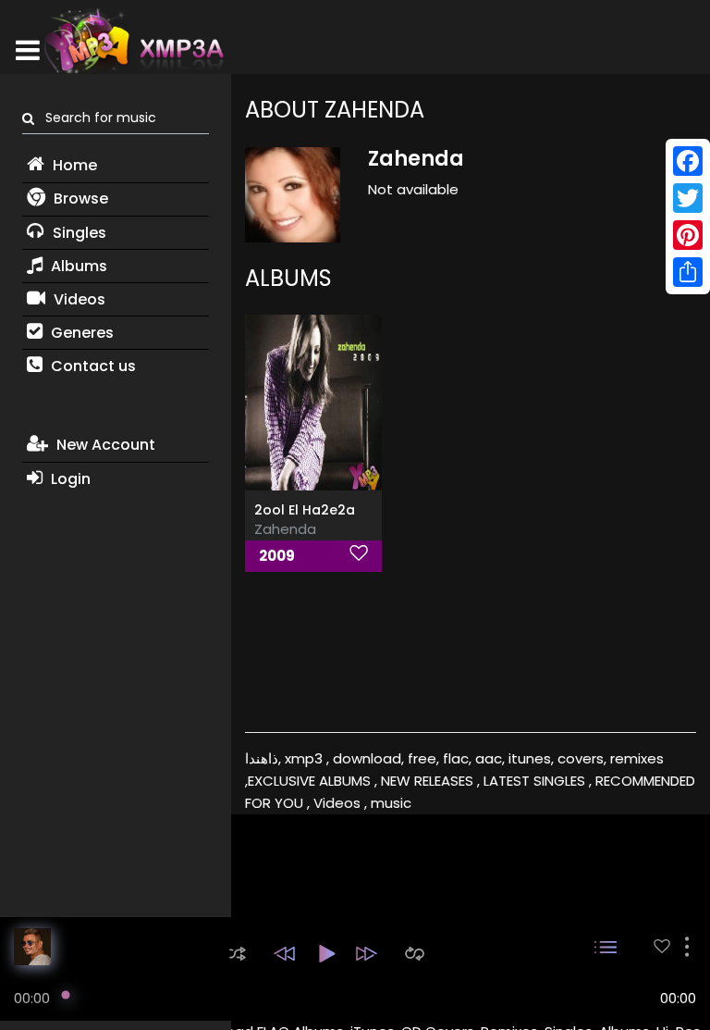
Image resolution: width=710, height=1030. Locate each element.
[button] (237, 953)
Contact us (91, 366)
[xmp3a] (132, 40)
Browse (79, 198)
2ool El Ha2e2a (304, 510)
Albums (77, 266)
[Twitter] (687, 198)
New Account (104, 444)
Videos (77, 299)
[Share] (687, 272)
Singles (77, 232)
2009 (277, 555)
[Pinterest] (687, 235)
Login (69, 479)
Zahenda (285, 529)
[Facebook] (687, 161)
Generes (80, 332)
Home (73, 165)
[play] (662, 946)
